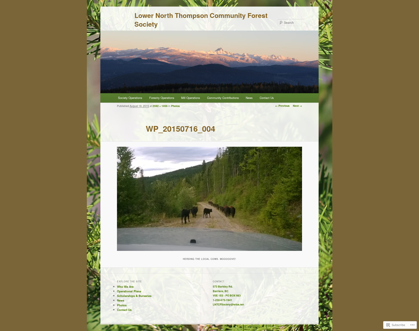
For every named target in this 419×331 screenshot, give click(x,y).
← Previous (282, 106)
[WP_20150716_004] (209, 199)
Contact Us (267, 98)
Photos (175, 106)
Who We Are (125, 286)
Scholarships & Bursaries (134, 296)
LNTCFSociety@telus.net (228, 304)
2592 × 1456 (160, 106)
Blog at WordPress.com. (209, 323)
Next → (297, 106)
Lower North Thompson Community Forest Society (201, 19)
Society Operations (130, 98)
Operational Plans (129, 291)
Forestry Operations (161, 98)
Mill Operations (190, 98)
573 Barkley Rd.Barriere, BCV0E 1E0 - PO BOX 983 (227, 290)
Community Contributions (223, 98)
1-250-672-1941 (222, 300)
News (249, 98)
